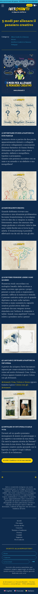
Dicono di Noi (19, 525)
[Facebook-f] (13, 514)
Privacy (19, 532)
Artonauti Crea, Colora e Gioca (16, 382)
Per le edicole (19, 540)
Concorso (19, 528)
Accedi (19, 521)
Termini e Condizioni (19, 530)
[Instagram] (16, 514)
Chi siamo (19, 523)
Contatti (19, 535)
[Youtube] (24, 514)
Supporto (19, 537)
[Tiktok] (20, 514)
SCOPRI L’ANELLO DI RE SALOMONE (17, 460)
